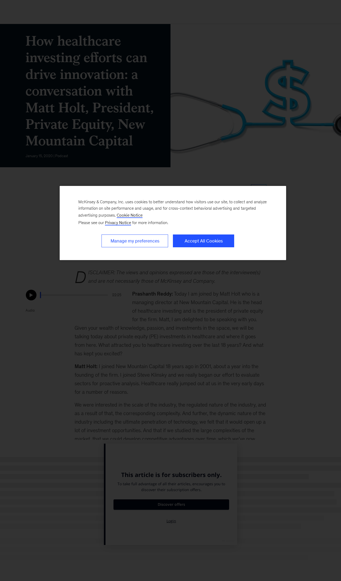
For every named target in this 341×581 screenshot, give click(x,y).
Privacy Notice (118, 222)
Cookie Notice (130, 215)
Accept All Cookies (204, 241)
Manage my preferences (135, 241)
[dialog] (173, 223)
